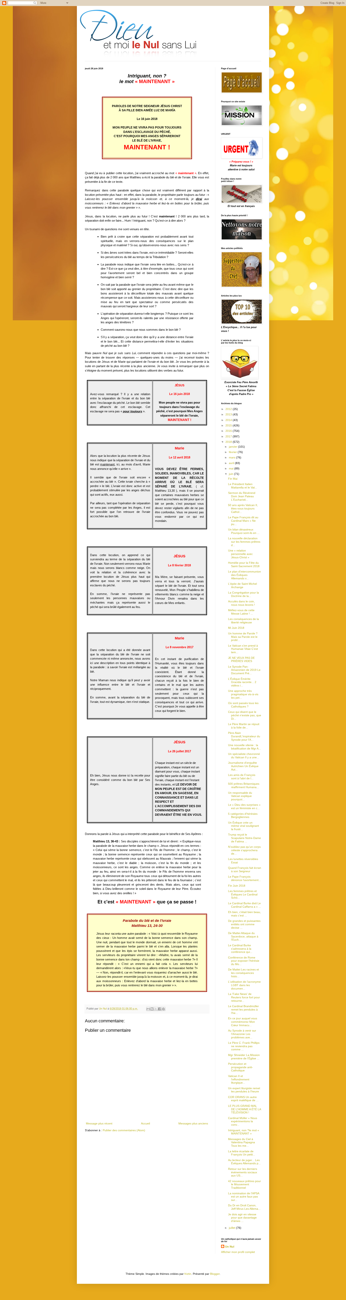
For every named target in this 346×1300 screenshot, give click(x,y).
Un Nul (229, 1246)
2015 (229, 425)
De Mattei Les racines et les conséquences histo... (243, 973)
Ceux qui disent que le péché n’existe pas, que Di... (244, 715)
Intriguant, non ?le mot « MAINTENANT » (243, 1132)
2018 (229, 441)
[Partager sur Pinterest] (163, 1009)
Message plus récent (99, 1123)
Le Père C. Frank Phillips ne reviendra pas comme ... (244, 1046)
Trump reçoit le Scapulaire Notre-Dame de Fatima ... (244, 838)
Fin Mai (232, 478)
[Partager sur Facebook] (160, 1009)
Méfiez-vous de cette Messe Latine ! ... (241, 612)
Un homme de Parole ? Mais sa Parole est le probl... (242, 637)
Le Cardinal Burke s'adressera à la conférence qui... (240, 949)
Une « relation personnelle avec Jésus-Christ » (240, 554)
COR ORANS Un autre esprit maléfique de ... (243, 1098)
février (233, 452)
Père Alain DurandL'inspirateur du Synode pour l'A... (244, 736)
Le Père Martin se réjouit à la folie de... (243, 725)
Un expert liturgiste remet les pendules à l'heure (244, 1090)
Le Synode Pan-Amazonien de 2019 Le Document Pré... (244, 670)
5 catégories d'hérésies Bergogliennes (242, 815)
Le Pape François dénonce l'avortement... (244, 878)
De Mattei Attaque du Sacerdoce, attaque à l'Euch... (243, 936)
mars (232, 457)
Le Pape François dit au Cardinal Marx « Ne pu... (243, 521)
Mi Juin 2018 (236, 627)
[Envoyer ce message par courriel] (148, 1009)
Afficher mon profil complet (238, 1252)
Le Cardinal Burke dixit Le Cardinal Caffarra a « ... (244, 905)
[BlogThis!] (152, 1009)
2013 (229, 414)
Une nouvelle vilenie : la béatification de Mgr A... (244, 746)
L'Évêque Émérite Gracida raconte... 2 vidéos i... (242, 682)
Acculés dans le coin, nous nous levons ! (241, 603)
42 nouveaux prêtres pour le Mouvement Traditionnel (244, 1184)
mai (231, 468)
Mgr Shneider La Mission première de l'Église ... (244, 1056)
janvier (233, 446)
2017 (229, 436)
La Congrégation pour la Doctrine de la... (243, 594)
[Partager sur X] (156, 1009)
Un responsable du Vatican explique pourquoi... (240, 796)
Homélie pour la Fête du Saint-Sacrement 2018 (244, 564)
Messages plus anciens (193, 1123)
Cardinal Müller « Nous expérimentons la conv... (242, 1121)
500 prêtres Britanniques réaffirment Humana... (243, 785)
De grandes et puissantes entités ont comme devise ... (244, 924)
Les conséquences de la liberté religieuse (243, 620)
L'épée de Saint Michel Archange (242, 585)
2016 (229, 430)
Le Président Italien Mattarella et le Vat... (242, 485)
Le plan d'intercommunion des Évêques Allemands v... (244, 575)
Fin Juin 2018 (236, 885)
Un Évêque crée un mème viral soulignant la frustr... (243, 826)
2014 (229, 420)
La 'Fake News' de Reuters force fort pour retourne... (244, 997)
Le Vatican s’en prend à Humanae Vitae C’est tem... (243, 649)
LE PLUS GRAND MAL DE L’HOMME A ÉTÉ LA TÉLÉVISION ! (244, 1109)
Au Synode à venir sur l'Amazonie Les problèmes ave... (242, 1034)
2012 (229, 409)
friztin (187, 1273)
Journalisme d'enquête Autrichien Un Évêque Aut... (243, 766)
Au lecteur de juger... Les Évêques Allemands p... (244, 1161)
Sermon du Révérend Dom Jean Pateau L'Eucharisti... (241, 496)
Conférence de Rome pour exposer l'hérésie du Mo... (243, 961)
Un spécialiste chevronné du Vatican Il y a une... (244, 755)
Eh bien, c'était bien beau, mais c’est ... (244, 913)
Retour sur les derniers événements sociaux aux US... (242, 1172)
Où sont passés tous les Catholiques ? (243, 704)
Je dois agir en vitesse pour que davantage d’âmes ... (242, 1218)
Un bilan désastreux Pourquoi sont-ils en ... (244, 531)
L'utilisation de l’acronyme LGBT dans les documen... (244, 985)
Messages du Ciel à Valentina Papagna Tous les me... (241, 1142)
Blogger (215, 1273)
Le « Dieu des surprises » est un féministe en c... (244, 806)
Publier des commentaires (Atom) (124, 1130)
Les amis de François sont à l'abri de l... (241, 776)
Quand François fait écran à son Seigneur (244, 869)
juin (231, 473)
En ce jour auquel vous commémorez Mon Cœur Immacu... (242, 1022)
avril (232, 463)
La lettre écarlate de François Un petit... (241, 1153)
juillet (232, 1227)
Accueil (145, 1123)
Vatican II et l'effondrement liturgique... (238, 1079)
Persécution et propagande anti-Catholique (240, 1067)
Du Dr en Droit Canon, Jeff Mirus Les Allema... (244, 1207)
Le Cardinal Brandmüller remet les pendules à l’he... (243, 1010)
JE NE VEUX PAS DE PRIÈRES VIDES (241, 659)
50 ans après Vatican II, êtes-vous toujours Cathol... (243, 508)
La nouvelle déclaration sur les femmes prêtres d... (244, 542)
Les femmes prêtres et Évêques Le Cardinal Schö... (242, 894)
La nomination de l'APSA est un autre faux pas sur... (243, 1197)
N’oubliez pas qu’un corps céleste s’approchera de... (244, 850)
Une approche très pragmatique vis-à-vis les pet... (243, 694)
